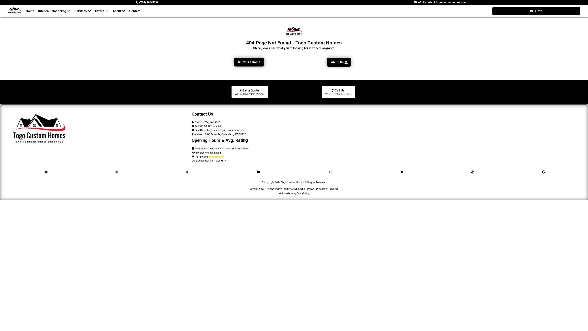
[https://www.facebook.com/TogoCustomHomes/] (45, 172)
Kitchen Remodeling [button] (52, 11)
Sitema (333, 188)
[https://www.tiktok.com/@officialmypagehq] (472, 172)
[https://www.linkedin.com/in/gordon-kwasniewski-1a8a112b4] (258, 172)
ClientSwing (303, 193)
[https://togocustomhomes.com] (14, 11)
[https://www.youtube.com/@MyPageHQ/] (330, 172)
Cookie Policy (256, 188)
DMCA (311, 188)
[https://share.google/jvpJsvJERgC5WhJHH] (542, 172)
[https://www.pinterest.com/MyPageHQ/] (401, 172)
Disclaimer (322, 188)
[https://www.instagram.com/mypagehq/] (116, 172)
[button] (89, 11)
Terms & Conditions (294, 188)
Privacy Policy (274, 188)
